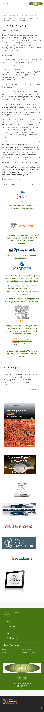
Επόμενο (36, 184)
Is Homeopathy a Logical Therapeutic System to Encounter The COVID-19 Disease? (22, 353)
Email (17, 179)
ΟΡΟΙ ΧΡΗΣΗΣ (22, 686)
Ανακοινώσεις (33, 18)
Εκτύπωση (7, 179)
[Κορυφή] (41, 708)
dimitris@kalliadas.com (10, 638)
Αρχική (4, 13)
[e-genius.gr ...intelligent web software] (9, 701)
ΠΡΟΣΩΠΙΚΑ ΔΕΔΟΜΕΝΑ (22, 683)
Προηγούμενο (10, 184)
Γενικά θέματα (10, 18)
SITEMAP (22, 689)
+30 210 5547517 (8, 626)
